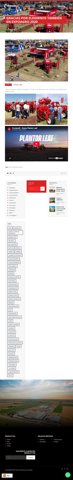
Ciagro (18, 251)
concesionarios (13, 262)
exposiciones (12, 284)
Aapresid (17, 228)
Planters (11, 332)
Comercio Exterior (14, 193)
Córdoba (11, 270)
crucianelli (14, 167)
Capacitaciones (13, 190)
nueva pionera (13, 324)
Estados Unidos (13, 277)
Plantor (11, 335)
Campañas (12, 188)
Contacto (56, 441)
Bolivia (10, 248)
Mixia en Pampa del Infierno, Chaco (60, 189)
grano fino (12, 292)
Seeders (11, 354)
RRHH (10, 213)
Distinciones (12, 198)
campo (10, 251)
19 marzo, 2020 (18, 85)
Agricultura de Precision (13, 232)
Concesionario (13, 259)
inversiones (12, 313)
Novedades (12, 208)
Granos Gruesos (14, 299)
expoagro (20, 167)
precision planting (15, 343)
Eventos (8, 85)
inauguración (13, 306)
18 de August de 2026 (60, 202)
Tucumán (11, 368)
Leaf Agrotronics (14, 317)
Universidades (13, 372)
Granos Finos (13, 295)
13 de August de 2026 (60, 213)
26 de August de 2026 (60, 193)
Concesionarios (13, 195)
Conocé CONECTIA (59, 199)
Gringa (9, 446)
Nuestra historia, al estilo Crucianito (60, 208)
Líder (10, 321)
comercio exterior (14, 255)
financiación (12, 288)
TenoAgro (11, 364)
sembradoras (13, 361)
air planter (12, 244)
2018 (9, 228)
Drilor (10, 273)
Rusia (18, 346)
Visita (10, 375)
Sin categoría (12, 215)
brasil (18, 248)
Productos (12, 210)
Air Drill (11, 240)
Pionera (9, 444)
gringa (10, 302)
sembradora (12, 357)
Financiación (12, 203)
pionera (11, 328)
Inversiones (12, 205)
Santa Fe (11, 350)
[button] (68, 475)
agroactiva (12, 237)
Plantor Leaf (13, 339)
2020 (10, 167)
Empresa (42, 439)
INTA (9, 310)
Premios (11, 346)
